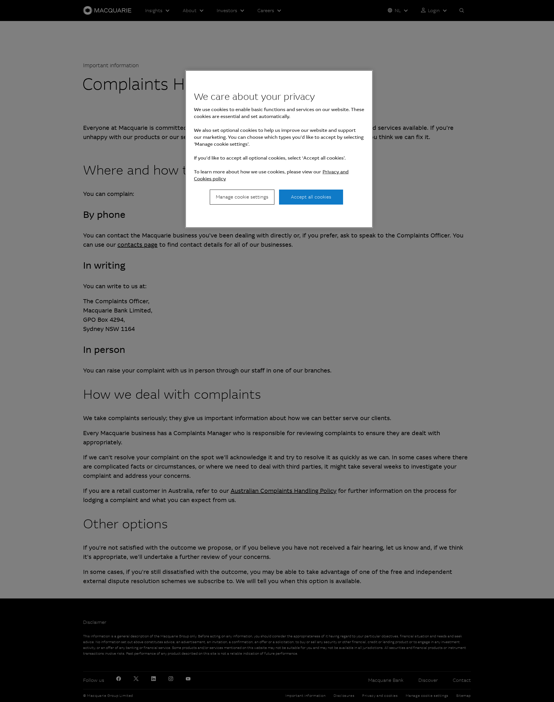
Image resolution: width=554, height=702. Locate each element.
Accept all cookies (311, 197)
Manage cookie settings (242, 197)
